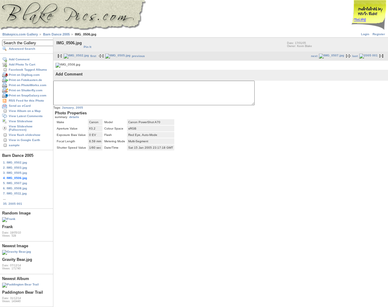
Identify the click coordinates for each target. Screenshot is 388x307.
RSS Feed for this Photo (26, 100)
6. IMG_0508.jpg (15, 188)
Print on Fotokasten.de (25, 80)
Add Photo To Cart (22, 64)
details (74, 117)
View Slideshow (20, 121)
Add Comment (19, 59)
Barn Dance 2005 (56, 34)
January (68, 107)
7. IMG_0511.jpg (15, 193)
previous (138, 56)
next (314, 56)
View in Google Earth (24, 140)
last (355, 56)
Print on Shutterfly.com (25, 90)
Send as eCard (20, 105)
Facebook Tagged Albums (28, 69)
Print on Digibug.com (24, 74)
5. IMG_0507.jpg (15, 183)
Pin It (87, 47)
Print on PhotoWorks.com (27, 85)
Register (379, 34)
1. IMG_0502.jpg (15, 162)
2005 (79, 107)
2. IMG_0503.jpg (15, 167)
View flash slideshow (24, 135)
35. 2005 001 (12, 203)
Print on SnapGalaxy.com (27, 95)
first (93, 56)
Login (365, 34)
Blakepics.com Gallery (20, 34)
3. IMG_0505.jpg (15, 172)
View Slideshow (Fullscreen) (20, 128)
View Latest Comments (26, 116)
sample (14, 145)
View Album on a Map (25, 111)
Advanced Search (22, 48)
